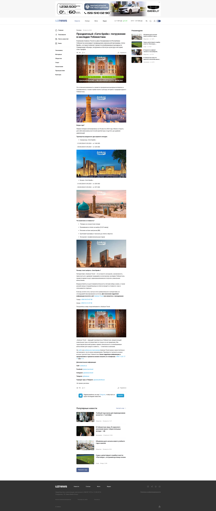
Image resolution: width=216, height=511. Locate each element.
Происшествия (60, 70)
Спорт (57, 62)
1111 (82, 358)
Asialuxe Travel (98, 296)
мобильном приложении (92, 350)
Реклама (79, 30)
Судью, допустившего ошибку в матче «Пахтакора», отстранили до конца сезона (111, 456)
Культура (58, 74)
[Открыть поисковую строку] (151, 21)
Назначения (59, 66)
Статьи (87, 21)
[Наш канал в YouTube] (160, 487)
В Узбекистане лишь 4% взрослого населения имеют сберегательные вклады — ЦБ (108, 429)
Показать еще (82, 470)
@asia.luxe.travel (88, 369)
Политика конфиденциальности (150, 492)
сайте (80, 350)
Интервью (58, 54)
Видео (105, 21)
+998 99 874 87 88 (86, 299)
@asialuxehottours (99, 380)
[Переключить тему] (159, 21)
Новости (77, 21)
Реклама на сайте (82, 499)
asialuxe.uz (83, 365)
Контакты (97, 499)
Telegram (102, 394)
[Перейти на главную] (61, 21)
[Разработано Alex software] (159, 507)
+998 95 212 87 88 (86, 303)
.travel (88, 373)
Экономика (59, 50)
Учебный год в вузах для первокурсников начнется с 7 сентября (110, 414)
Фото (96, 21)
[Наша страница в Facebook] (156, 487)
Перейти (120, 395)
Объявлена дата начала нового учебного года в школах (110, 442)
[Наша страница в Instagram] (148, 487)
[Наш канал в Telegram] (152, 487)
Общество (58, 58)
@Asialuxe (86, 376)
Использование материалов (63, 499)
